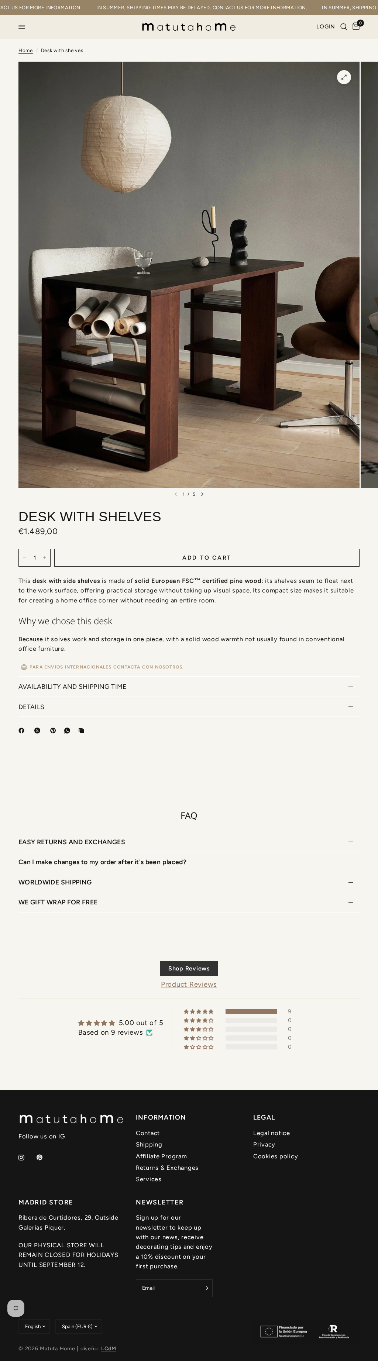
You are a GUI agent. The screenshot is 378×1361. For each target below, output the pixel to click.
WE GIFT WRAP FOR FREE (57, 902)
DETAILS (31, 707)
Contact (148, 1133)
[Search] (344, 27)
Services (149, 1179)
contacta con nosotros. (148, 667)
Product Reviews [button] (189, 984)
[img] (120, 1023)
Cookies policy (275, 1156)
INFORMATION (161, 1117)
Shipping (149, 1144)
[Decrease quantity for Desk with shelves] (24, 557)
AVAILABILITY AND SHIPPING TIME (72, 686)
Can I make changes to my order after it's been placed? (102, 862)
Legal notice (271, 1133)
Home (25, 50)
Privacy (264, 1144)
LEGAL (264, 1117)
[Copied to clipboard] (82, 730)
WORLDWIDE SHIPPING (55, 882)
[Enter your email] (205, 1288)
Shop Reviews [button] (189, 968)
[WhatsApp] (68, 730)
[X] (38, 730)
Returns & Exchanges (167, 1167)
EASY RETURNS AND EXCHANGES (71, 842)
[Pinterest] (54, 730)
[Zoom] (344, 77)
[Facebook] (22, 730)
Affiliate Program (161, 1156)
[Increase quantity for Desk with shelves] (44, 557)
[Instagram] (26, 1157)
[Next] (202, 494)
